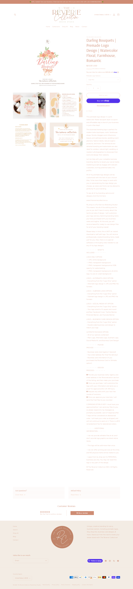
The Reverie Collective (24, 585)
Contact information (87, 584)
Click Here (19, 495)
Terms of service (65, 584)
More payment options (103, 105)
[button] (15, 15)
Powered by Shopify (35, 585)
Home (15, 526)
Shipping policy (76, 584)
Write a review (82, 513)
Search (15, 530)
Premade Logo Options (93, 76)
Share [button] (90, 111)
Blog (14, 536)
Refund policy (46, 584)
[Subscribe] (46, 560)
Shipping (89, 68)
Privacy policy (55, 584)
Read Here (75, 495)
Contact (15, 540)
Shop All (15, 533)
